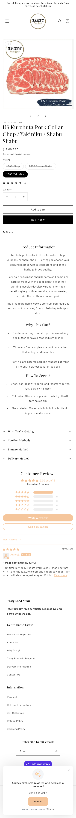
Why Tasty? (13, 650)
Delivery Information (19, 666)
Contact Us (13, 674)
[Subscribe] (56, 751)
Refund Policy (15, 720)
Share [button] (9, 232)
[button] (7, 21)
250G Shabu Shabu (42, 167)
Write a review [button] (38, 517)
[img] (11, 549)
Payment (12, 696)
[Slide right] (46, 116)
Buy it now (38, 219)
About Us (12, 642)
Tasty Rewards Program (21, 658)
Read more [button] (60, 575)
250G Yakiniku (15, 174)
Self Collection (15, 712)
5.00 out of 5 (47, 480)
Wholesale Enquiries (19, 634)
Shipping (7, 154)
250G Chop (15, 167)
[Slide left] (30, 116)
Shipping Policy (16, 728)
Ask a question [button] (38, 526)
